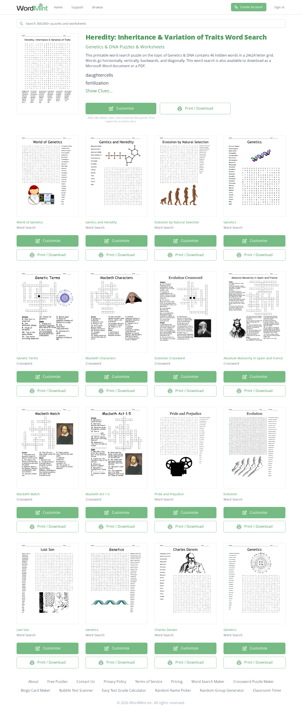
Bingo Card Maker (35, 690)
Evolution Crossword (170, 358)
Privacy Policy (115, 681)
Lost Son (23, 630)
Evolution (230, 494)
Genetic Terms (27, 358)
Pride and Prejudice (169, 494)
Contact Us (85, 681)
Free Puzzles (57, 681)
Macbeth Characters (101, 358)
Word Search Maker (207, 681)
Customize (124, 108)
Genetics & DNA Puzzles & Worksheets (125, 47)
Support (77, 7)
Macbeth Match (28, 494)
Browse (97, 7)
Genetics (230, 222)
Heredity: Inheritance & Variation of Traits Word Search (176, 37)
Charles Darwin (166, 630)
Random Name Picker (173, 690)
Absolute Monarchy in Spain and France (253, 358)
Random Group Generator (222, 690)
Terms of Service (148, 681)
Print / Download (198, 108)
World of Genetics (30, 222)
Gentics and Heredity (101, 222)
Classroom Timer (267, 690)
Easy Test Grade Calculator (124, 690)
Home (58, 7)
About (33, 681)
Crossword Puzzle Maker (253, 681)
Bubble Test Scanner (76, 690)
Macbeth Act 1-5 (98, 494)
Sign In (279, 7)
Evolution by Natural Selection (177, 222)
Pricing (177, 681)
